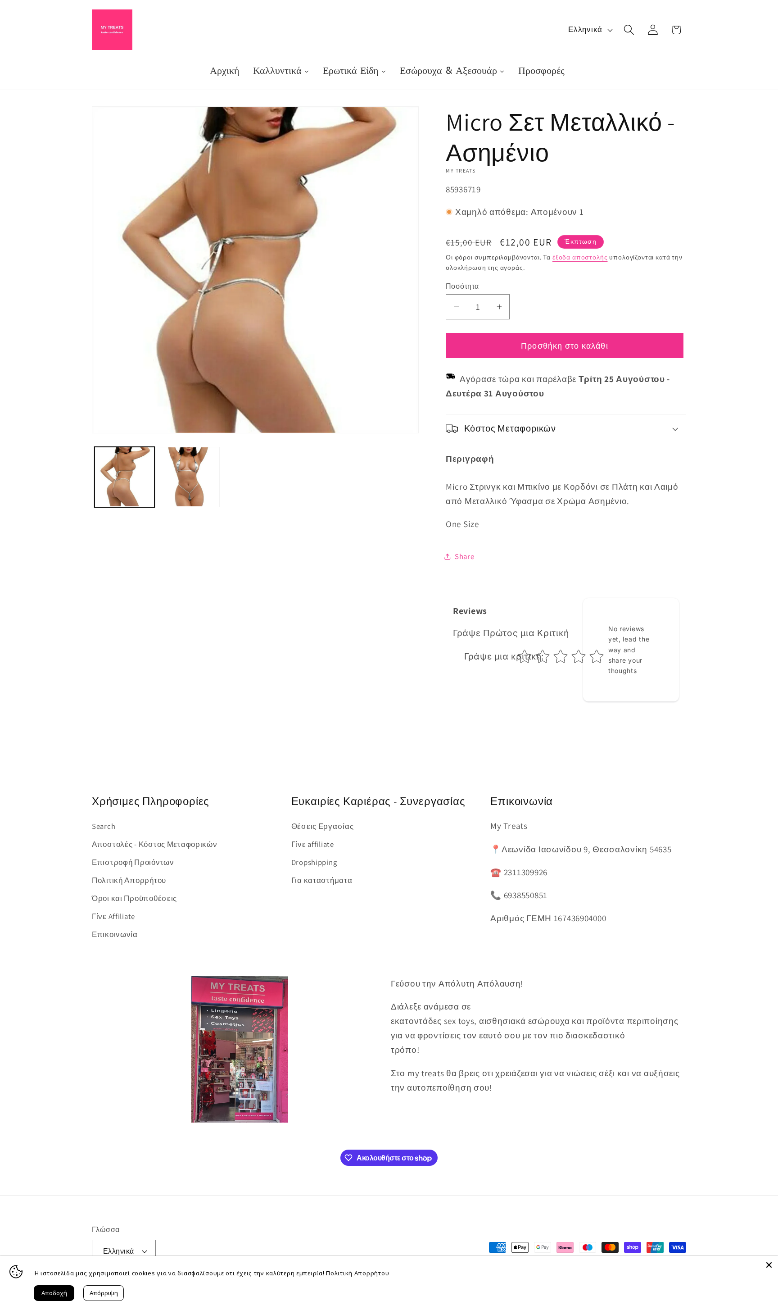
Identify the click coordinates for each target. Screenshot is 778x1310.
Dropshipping (314, 862)
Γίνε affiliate (312, 844)
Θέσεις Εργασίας (322, 826)
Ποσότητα (462, 286)
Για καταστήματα (322, 880)
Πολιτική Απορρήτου (129, 880)
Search (103, 826)
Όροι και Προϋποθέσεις (134, 898)
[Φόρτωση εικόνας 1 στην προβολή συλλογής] (124, 477)
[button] (629, 30)
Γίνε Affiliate (113, 916)
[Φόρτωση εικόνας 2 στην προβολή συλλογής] (190, 477)
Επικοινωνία (115, 934)
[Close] (768, 1264)
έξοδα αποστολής (580, 257)
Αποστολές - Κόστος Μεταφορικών (154, 844)
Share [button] (465, 556)
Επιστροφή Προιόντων (133, 862)
